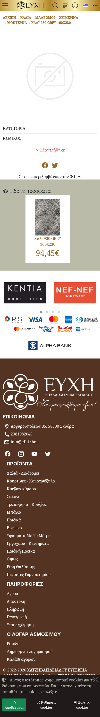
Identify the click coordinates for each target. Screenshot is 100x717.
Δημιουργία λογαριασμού (30, 651)
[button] (55, 5)
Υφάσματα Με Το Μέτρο (28, 535)
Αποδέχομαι (14, 707)
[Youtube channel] (34, 454)
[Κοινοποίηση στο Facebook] (45, 166)
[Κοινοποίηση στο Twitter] (55, 166)
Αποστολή (16, 601)
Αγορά (12, 593)
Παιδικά (14, 520)
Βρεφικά (14, 527)
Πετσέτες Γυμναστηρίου (29, 574)
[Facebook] (7, 454)
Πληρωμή (15, 609)
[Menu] (5, 5)
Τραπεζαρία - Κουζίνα (27, 504)
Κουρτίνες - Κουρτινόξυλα (31, 481)
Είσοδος (14, 643)
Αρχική (9, 17)
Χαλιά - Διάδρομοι (37, 17)
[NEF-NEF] (75, 292)
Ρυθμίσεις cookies (48, 705)
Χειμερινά (68, 17)
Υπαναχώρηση (20, 624)
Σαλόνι (13, 496)
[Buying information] (75, 5)
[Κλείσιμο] (95, 679)
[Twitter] (47, 454)
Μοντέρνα (17, 22)
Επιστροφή (17, 617)
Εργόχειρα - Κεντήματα (28, 543)
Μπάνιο (14, 512)
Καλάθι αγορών (21, 659)
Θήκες (12, 559)
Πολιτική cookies (84, 705)
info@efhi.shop (25, 441)
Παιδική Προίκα (21, 551)
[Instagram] (21, 454)
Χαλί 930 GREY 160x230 (51, 22)
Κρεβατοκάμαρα (21, 488)
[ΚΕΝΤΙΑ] (25, 292)
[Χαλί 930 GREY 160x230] (47, 217)
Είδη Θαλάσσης (21, 566)
